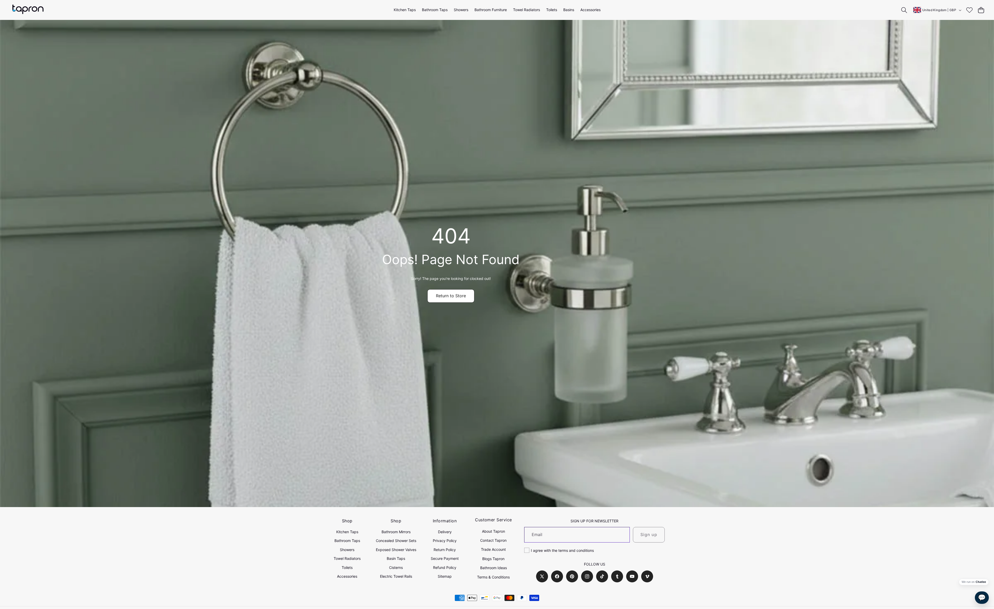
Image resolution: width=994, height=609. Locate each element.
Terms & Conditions (493, 577)
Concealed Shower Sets (396, 540)
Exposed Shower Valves (396, 549)
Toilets (347, 567)
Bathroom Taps (347, 540)
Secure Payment (445, 558)
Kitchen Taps (347, 532)
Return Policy (445, 549)
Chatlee (981, 582)
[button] (981, 10)
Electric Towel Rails (396, 576)
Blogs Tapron (493, 558)
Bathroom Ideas (493, 568)
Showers (347, 549)
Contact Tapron (493, 540)
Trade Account (493, 549)
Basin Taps (396, 558)
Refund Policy (444, 567)
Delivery (445, 532)
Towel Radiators (347, 558)
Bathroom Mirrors (396, 532)
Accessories (347, 576)
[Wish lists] (969, 10)
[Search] (904, 10)
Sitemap (445, 576)
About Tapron (493, 531)
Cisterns (396, 567)
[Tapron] (28, 10)
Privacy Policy (445, 540)
